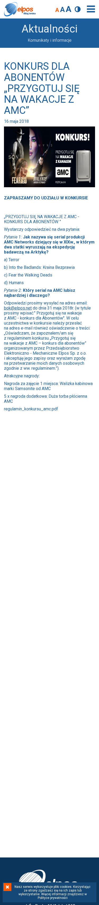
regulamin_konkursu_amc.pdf (31, 408)
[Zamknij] (7, 887)
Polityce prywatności (53, 898)
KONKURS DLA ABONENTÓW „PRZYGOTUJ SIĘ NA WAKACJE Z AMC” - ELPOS (20, 9)
